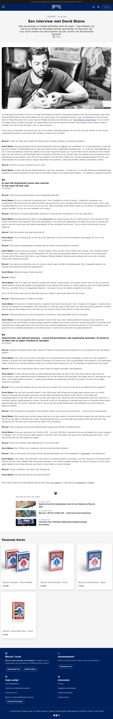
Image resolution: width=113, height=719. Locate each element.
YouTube (54, 715)
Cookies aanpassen (65, 693)
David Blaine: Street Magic (84, 120)
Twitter (91, 483)
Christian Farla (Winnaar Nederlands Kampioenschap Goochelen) (63, 523)
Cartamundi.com (13, 669)
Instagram (80, 483)
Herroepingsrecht (12, 684)
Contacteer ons (66, 666)
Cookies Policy (63, 697)
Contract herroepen (15, 701)
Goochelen (51, 16)
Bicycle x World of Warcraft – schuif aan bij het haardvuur (65, 513)
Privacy (60, 684)
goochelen (85, 453)
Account (106, 7)
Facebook (59, 715)
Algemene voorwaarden (67, 688)
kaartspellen (47, 219)
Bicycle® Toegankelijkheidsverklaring (19, 697)
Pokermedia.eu (30, 669)
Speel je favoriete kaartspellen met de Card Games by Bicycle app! (67, 505)
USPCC (64, 146)
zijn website (56, 483)
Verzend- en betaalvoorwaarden (17, 688)
